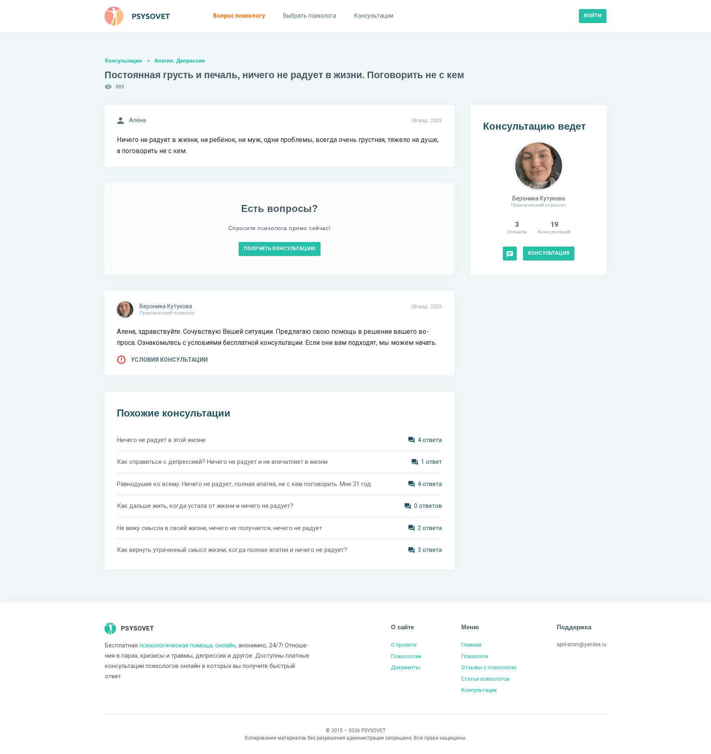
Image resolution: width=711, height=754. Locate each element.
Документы (405, 667)
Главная (471, 645)
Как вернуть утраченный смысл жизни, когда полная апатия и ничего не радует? (232, 550)
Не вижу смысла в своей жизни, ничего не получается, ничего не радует (219, 528)
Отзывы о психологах (488, 667)
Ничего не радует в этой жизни (161, 440)
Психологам (406, 656)
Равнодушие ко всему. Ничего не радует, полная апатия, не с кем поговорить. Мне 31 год (244, 484)
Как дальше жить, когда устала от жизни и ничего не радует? (205, 506)
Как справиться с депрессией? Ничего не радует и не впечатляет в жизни (222, 461)
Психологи (474, 656)
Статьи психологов (485, 679)
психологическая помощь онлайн (187, 645)
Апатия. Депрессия (179, 61)
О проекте (403, 645)
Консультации (123, 61)
